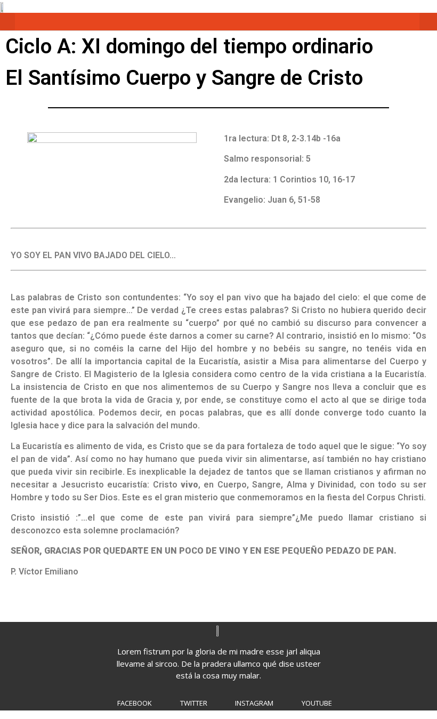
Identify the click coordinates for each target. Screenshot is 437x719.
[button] (7, 21)
